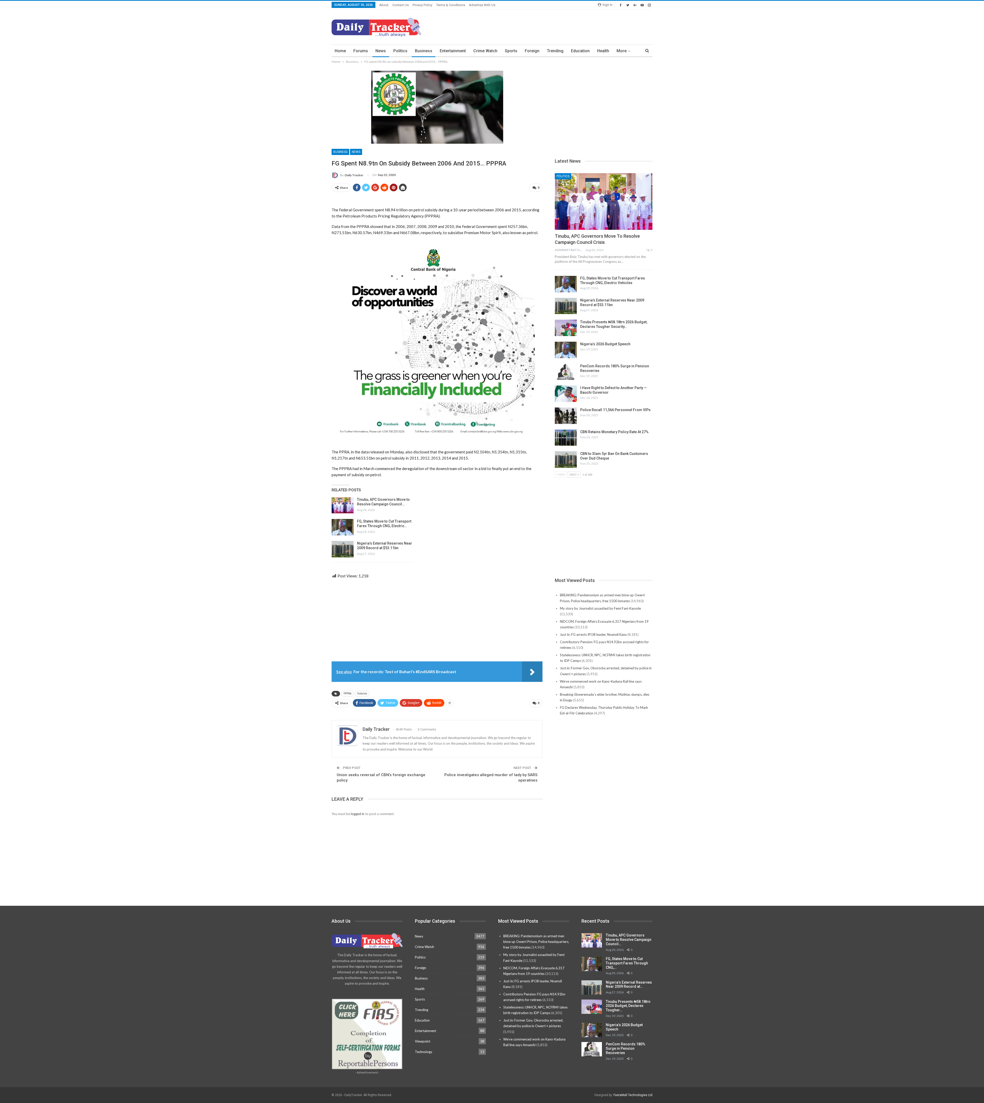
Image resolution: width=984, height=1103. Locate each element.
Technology (423, 1052)
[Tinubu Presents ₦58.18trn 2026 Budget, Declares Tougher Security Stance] (566, 328)
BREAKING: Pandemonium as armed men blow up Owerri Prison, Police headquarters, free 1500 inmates (536, 941)
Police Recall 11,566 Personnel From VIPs (615, 410)
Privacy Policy (422, 5)
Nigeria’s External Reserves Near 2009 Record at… (629, 984)
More (622, 50)
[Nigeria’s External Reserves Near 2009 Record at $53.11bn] (343, 549)
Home (340, 50)
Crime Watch (485, 50)
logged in (357, 814)
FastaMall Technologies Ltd (632, 1095)
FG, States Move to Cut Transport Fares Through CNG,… (627, 963)
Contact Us (400, 5)
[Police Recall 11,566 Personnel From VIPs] (566, 416)
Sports (511, 50)
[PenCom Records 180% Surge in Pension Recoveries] (566, 372)
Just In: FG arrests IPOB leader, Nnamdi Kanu (593, 634)
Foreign (532, 50)
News (380, 50)
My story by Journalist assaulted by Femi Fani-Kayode (600, 608)
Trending (555, 50)
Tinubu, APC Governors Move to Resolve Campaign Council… (628, 939)
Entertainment (453, 50)
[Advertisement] (559, 26)
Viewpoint (422, 1041)
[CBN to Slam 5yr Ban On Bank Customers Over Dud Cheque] (566, 459)
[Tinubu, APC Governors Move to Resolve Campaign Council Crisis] (343, 505)
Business (423, 50)
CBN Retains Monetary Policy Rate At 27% (614, 432)
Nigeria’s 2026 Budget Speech (605, 344)
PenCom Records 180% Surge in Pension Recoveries (625, 1048)
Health (603, 50)
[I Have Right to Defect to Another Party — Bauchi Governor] (566, 394)
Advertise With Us (482, 5)
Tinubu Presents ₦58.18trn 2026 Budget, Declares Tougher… (628, 1006)
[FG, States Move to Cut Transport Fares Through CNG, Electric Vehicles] (343, 527)
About (383, 5)
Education (580, 50)
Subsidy (362, 693)
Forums (360, 50)
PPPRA (347, 693)
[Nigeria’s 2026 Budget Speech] (566, 350)
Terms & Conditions (450, 5)
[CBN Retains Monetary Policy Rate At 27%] (566, 438)
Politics (400, 50)
